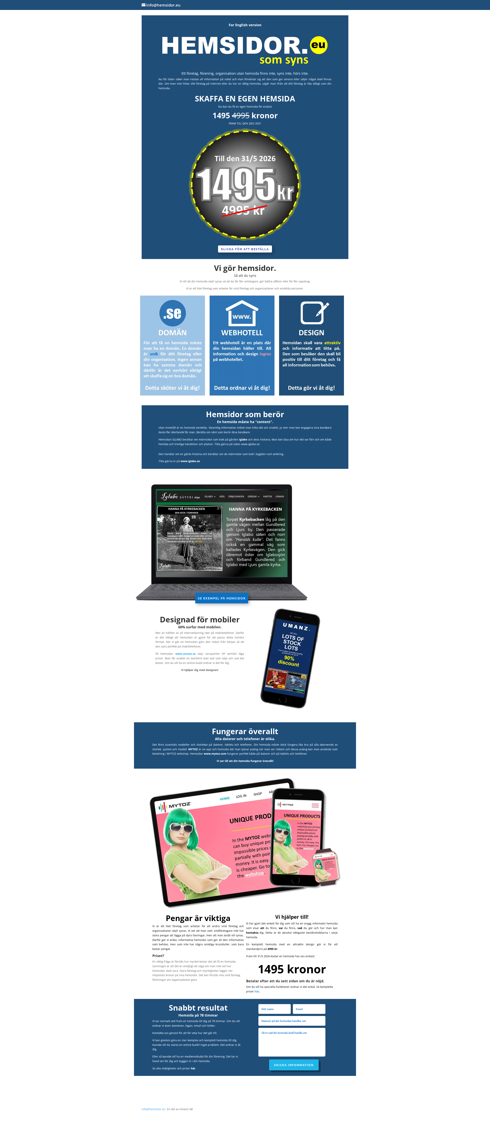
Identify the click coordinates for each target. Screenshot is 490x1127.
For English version (245, 25)
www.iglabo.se (250, 444)
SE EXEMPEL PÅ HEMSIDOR (222, 598)
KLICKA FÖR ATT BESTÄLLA (245, 249)
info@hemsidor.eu (153, 1109)
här (257, 991)
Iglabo (243, 439)
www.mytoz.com (215, 753)
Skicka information (294, 1065)
